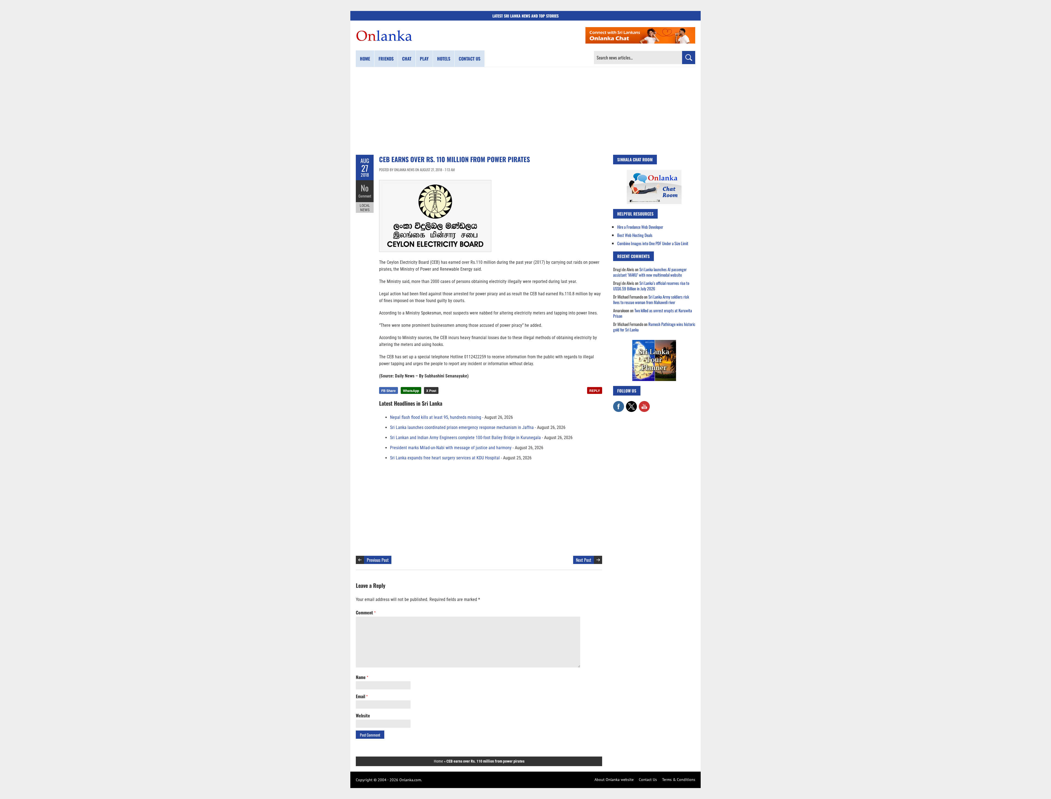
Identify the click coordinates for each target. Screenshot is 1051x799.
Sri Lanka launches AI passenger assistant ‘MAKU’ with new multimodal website (650, 272)
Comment (365, 196)
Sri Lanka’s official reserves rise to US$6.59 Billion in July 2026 (651, 285)
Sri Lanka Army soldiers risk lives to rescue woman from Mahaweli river (651, 299)
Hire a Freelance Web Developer (640, 227)
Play (424, 58)
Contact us (469, 58)
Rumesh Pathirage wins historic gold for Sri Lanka (654, 327)
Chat (406, 58)
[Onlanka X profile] (631, 404)
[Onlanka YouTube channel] (644, 404)
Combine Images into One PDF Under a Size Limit (652, 243)
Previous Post (378, 560)
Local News (365, 207)
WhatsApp (411, 390)
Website (363, 715)
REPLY (594, 390)
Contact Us (648, 779)
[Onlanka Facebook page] (618, 404)
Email (362, 696)
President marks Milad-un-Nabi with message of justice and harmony (451, 447)
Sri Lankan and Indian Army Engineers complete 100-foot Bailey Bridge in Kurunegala (465, 437)
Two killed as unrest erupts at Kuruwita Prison (652, 313)
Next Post (583, 560)
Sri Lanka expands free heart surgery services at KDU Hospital (445, 457)
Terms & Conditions (678, 779)
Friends (386, 58)
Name (362, 677)
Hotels (443, 58)
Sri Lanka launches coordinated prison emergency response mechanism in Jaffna (462, 427)
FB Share (388, 390)
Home (365, 58)
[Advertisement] (525, 111)
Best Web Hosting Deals (634, 235)
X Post (431, 390)
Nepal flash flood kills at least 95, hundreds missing (435, 417)
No (365, 188)
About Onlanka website (614, 779)
